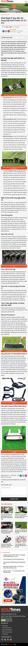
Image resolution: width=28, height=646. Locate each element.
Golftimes (10, 644)
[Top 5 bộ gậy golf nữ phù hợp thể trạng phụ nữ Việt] (21, 539)
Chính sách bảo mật (6, 627)
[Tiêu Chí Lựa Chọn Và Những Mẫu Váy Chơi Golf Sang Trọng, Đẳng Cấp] (7, 509)
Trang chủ (3, 14)
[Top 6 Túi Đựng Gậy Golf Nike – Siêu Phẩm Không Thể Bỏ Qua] (7, 539)
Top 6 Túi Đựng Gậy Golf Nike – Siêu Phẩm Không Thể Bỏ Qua (7, 545)
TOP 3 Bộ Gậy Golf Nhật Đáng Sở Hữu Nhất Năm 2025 (14, 563)
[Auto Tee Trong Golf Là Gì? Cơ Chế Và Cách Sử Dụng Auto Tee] (21, 509)
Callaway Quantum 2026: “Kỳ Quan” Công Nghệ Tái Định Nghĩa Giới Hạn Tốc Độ (14, 555)
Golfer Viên (8, 27)
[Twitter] (6, 31)
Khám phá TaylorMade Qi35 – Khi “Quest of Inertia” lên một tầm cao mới (13, 567)
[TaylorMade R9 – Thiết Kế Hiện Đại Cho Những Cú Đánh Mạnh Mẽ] (7, 525)
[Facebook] (3, 31)
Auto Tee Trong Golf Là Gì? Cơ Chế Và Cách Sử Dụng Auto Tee (21, 516)
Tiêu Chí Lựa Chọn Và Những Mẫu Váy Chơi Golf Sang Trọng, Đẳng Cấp (7, 517)
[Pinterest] (9, 31)
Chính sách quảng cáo (7, 632)
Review (7, 14)
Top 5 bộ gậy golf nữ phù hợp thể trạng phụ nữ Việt (20, 545)
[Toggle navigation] (26, 1)
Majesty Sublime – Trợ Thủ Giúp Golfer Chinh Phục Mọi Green (14, 571)
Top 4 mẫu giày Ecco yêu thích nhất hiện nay (13, 559)
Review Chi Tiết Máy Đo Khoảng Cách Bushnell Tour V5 (21, 531)
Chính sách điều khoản (7, 629)
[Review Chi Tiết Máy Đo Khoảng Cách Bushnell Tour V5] (21, 525)
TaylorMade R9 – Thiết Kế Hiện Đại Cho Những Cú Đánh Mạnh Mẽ (7, 531)
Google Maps (5, 634)
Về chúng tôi (5, 625)
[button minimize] (25, 37)
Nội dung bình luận (6, 484)
